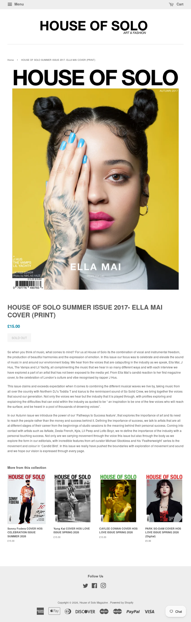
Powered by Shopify (121, 602)
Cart (180, 3)
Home (10, 60)
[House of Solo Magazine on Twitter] (85, 587)
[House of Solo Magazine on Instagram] (103, 587)
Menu (18, 3)
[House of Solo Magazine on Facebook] (94, 587)
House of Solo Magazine (94, 602)
